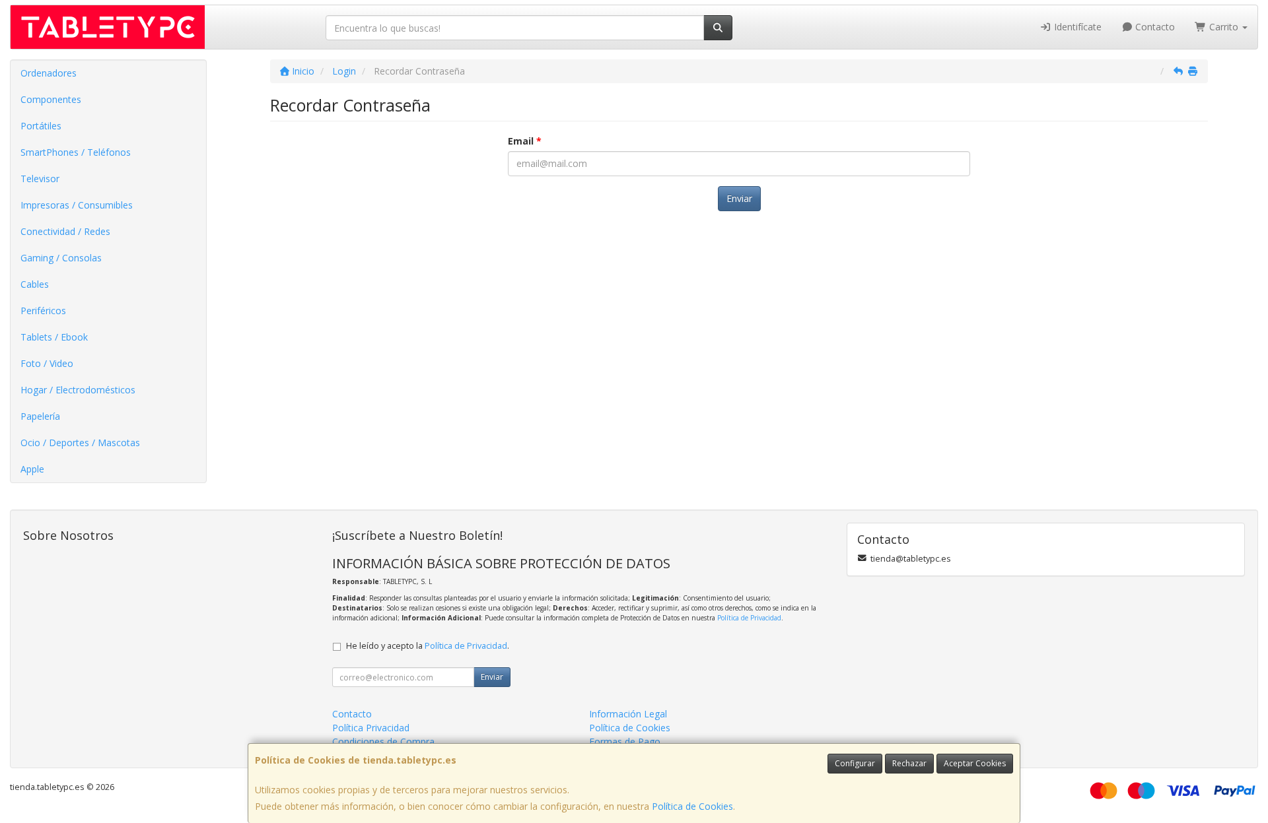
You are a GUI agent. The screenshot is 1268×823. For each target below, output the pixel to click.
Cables (34, 284)
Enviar (739, 198)
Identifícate (1076, 26)
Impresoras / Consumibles (76, 205)
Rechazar (909, 763)
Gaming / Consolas (61, 257)
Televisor (39, 178)
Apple (32, 469)
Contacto (1154, 26)
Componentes (50, 99)
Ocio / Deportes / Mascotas (80, 442)
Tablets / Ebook (54, 337)
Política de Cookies (692, 806)
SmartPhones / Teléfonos (75, 152)
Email (525, 141)
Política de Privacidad (749, 617)
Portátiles (40, 125)
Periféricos (43, 310)
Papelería (40, 416)
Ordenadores (48, 73)
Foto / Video (46, 363)
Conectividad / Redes (65, 231)
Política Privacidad (370, 727)
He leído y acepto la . (427, 645)
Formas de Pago (624, 741)
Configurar (855, 763)
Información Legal (628, 714)
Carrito (1224, 26)
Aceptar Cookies (975, 763)
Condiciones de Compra (383, 741)
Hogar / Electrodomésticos (77, 389)
